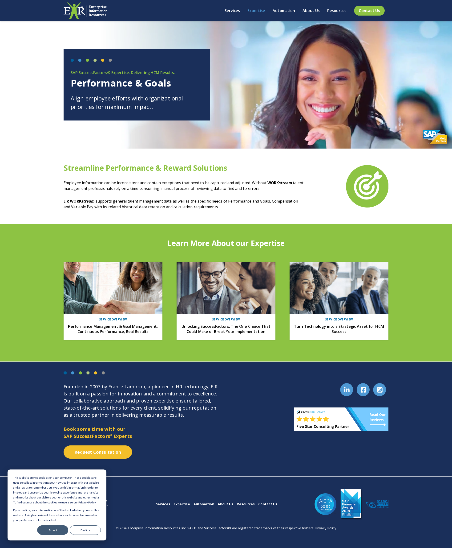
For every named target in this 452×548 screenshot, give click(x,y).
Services (163, 504)
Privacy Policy (325, 528)
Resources (246, 504)
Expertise (182, 504)
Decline (85, 530)
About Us (226, 504)
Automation (204, 504)
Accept (52, 530)
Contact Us (267, 504)
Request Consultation (97, 452)
